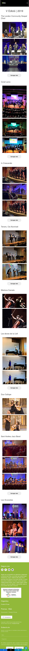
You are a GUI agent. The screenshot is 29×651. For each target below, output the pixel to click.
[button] (27, 3)
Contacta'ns (8, 617)
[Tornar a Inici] (3, 3)
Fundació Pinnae (5, 604)
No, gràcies (19, 648)
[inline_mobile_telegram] (18, 650)
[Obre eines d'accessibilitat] (26, 648)
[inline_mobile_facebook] (3, 650)
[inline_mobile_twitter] (11, 650)
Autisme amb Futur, (7, 576)
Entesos (10, 648)
